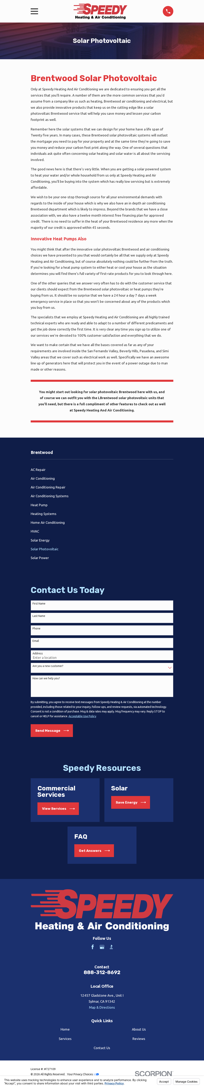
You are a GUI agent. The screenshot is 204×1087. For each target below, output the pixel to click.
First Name (38, 603)
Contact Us (102, 1048)
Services (65, 1039)
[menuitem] (102, 469)
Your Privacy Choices (80, 1074)
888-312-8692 (102, 972)
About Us (139, 1029)
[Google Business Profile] (102, 947)
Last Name (38, 615)
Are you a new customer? (47, 666)
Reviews (138, 1039)
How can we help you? (46, 678)
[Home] (100, 11)
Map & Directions (102, 1007)
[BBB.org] (111, 947)
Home (65, 1029)
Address (37, 653)
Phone (36, 628)
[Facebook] (92, 947)
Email (35, 640)
